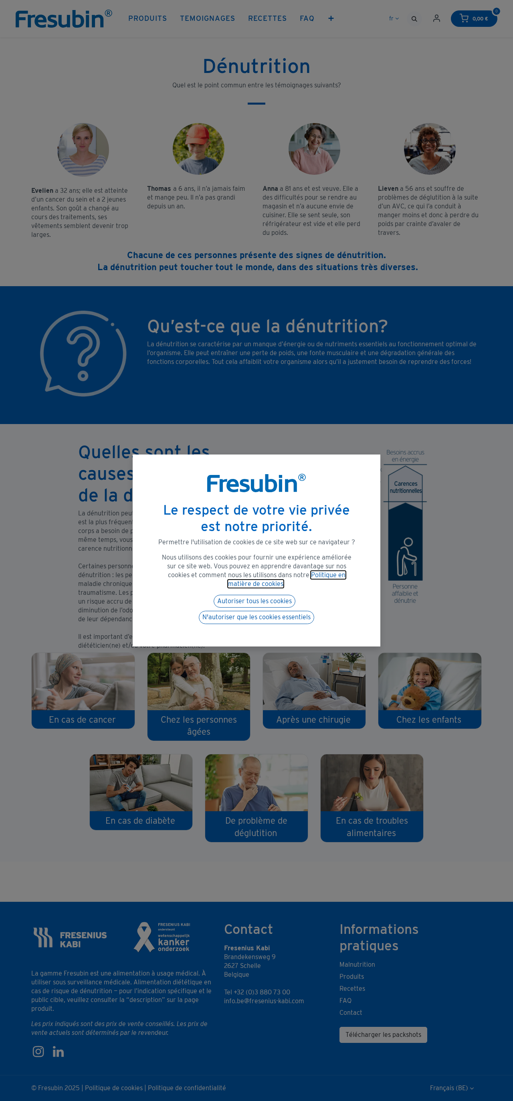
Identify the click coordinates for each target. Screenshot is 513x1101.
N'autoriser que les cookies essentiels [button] (256, 617)
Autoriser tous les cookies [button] (254, 601)
